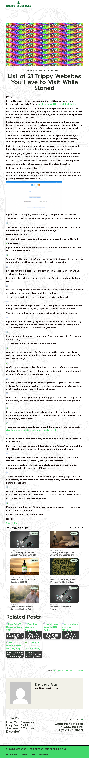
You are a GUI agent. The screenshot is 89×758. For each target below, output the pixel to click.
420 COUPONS (35, 749)
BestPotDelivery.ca (22, 754)
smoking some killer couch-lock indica (57, 104)
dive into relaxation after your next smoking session (32, 430)
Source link (11, 523)
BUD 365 (61, 749)
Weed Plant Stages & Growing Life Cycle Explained (68, 727)
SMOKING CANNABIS (16, 749)
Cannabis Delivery (53, 71)
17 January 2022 (34, 71)
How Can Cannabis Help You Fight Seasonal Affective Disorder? (20, 727)
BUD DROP (50, 749)
